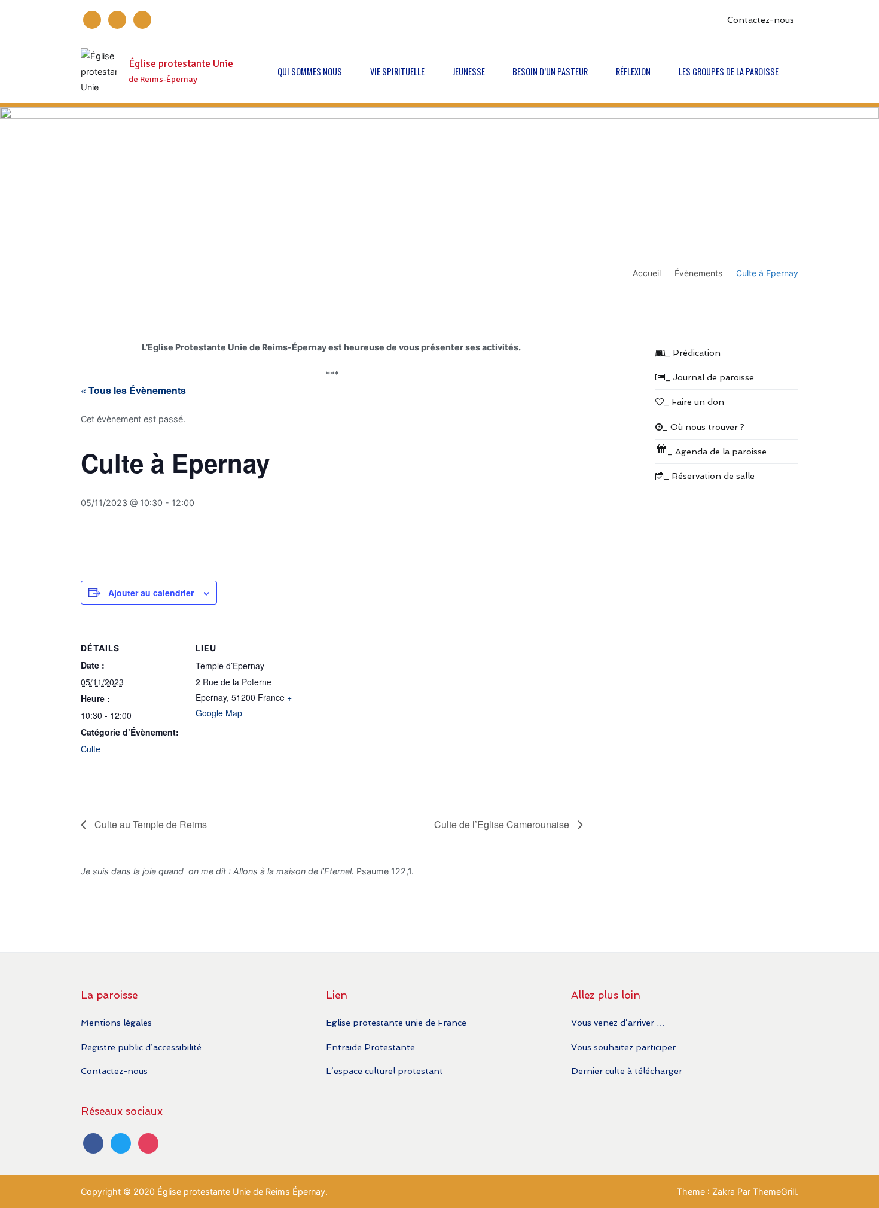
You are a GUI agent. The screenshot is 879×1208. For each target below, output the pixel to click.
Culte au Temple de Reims (149, 824)
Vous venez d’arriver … (618, 1022)
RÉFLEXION (633, 71)
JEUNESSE (469, 71)
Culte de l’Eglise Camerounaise (503, 824)
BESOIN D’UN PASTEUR (550, 71)
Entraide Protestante (370, 1047)
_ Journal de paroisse (709, 377)
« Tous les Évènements (133, 390)
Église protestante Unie (181, 63)
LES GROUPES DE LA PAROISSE (729, 71)
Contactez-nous (760, 19)
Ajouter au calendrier (151, 593)
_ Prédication (693, 352)
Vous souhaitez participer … (628, 1047)
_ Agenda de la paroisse (717, 451)
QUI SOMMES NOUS (309, 71)
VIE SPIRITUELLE (397, 71)
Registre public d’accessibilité (141, 1047)
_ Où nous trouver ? (703, 427)
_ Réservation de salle (709, 476)
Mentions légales (116, 1022)
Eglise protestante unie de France (396, 1022)
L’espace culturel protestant (384, 1071)
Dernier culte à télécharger (626, 1071)
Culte (90, 749)
